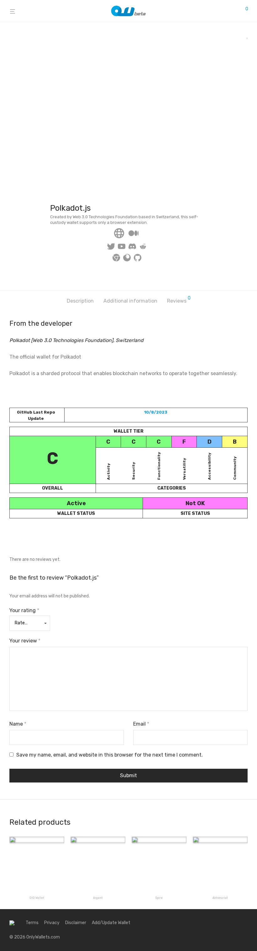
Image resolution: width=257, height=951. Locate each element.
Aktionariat (220, 897)
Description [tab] (80, 301)
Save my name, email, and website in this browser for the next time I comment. (109, 755)
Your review (24, 641)
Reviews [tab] (179, 300)
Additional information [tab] (130, 301)
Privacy (52, 922)
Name (17, 724)
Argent (98, 897)
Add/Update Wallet (111, 922)
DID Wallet (36, 897)
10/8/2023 (155, 412)
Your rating (24, 610)
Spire (159, 897)
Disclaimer (75, 922)
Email (141, 724)
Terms (32, 922)
